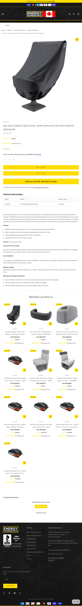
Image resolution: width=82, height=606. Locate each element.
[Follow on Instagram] (9, 593)
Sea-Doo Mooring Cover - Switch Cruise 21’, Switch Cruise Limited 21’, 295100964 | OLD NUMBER (67, 425)
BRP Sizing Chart (31, 545)
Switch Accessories (19, 30)
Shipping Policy (31, 539)
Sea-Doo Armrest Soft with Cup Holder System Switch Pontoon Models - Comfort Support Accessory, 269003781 (67, 333)
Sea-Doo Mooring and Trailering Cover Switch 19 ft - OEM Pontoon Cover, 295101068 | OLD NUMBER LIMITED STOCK (41, 425)
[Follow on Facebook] (4, 593)
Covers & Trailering (32, 30)
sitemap (29, 559)
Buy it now (41, 173)
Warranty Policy (31, 542)
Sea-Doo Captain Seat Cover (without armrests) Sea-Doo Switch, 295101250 (15, 333)
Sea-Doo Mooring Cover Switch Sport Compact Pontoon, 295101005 (15, 425)
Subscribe (10, 586)
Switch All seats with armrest (29, 204)
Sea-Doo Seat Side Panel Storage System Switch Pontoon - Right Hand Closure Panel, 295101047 (41, 379)
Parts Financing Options (34, 532)
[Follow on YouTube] (15, 593)
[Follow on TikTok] (20, 593)
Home (3, 30)
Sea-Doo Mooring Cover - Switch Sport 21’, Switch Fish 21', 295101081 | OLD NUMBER (15, 472)
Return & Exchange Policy (34, 535)
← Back (7, 25)
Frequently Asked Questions (35, 552)
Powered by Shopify (49, 599)
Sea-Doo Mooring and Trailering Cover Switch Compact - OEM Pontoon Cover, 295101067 (15, 379)
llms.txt (29, 555)
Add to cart (41, 167)
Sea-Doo (9, 30)
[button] (7, 143)
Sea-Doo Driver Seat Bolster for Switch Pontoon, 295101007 (41, 333)
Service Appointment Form (41, 187)
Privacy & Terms (31, 549)
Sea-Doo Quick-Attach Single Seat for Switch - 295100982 (67, 379)
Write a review (41, 506)
